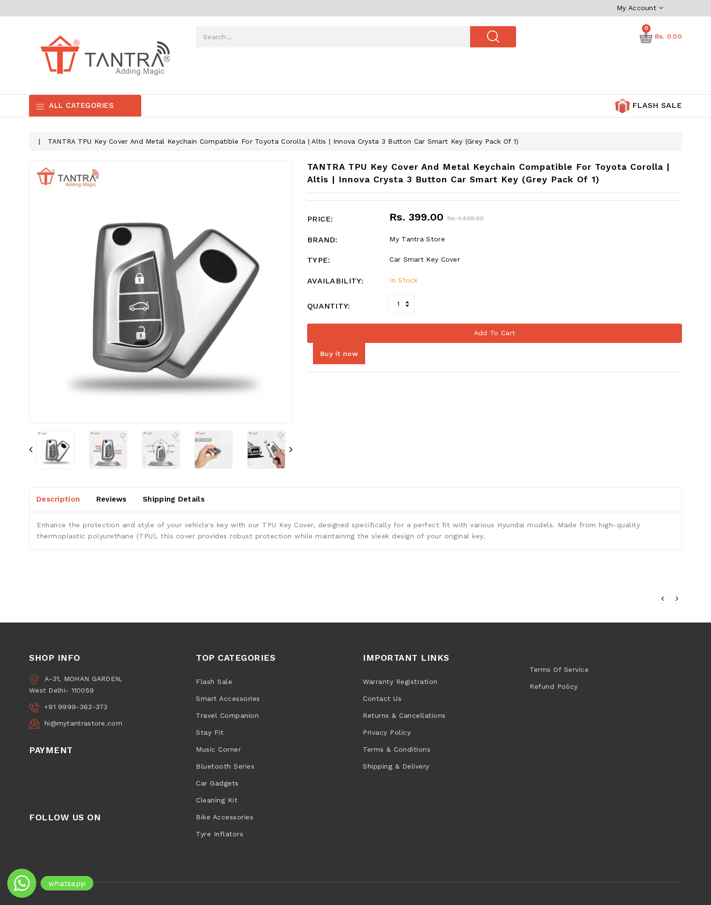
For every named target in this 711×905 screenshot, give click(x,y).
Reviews (111, 499)
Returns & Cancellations (404, 715)
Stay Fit (209, 732)
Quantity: (328, 306)
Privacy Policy (387, 732)
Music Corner (218, 749)
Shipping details (174, 499)
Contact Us (382, 698)
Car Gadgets (217, 783)
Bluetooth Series (225, 766)
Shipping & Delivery (396, 766)
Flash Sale (214, 681)
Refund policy (554, 686)
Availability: (335, 280)
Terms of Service (559, 669)
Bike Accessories (224, 817)
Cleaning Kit (216, 800)
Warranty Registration (400, 681)
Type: (318, 260)
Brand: (322, 239)
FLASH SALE (656, 105)
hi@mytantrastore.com (83, 723)
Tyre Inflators (219, 834)
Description (58, 499)
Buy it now (339, 353)
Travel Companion (227, 715)
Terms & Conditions (396, 749)
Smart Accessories (228, 698)
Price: (320, 218)
